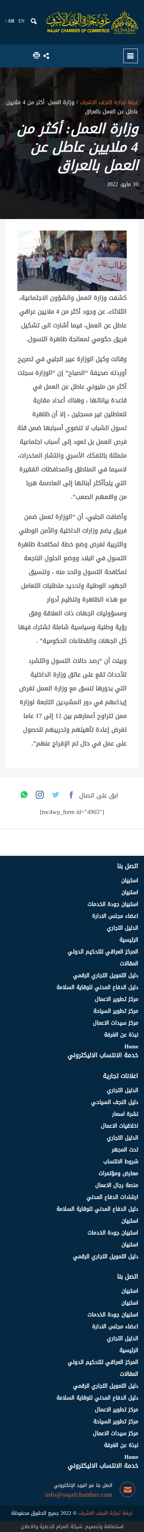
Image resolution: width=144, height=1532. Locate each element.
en (21, 21)
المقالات (129, 963)
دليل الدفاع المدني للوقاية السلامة (97, 987)
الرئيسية (128, 940)
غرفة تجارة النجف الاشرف (108, 102)
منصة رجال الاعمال (116, 1185)
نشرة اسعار (125, 1114)
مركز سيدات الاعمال (115, 1023)
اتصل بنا (127, 866)
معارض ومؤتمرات (118, 1173)
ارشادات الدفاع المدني (112, 1197)
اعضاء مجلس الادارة (115, 916)
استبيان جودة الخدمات (113, 904)
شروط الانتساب (120, 1161)
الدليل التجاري (122, 928)
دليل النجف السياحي (114, 1102)
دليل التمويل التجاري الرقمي (105, 975)
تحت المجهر (125, 1150)
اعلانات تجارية (120, 1076)
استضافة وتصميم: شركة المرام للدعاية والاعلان (72, 1526)
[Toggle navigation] (130, 56)
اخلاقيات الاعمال (119, 1126)
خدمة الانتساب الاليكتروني (103, 1055)
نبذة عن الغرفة (121, 1035)
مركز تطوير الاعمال (116, 999)
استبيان (129, 880)
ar (11, 21)
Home (131, 1046)
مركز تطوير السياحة (115, 1011)
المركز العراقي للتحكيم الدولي (103, 952)
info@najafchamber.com (78, 1495)
